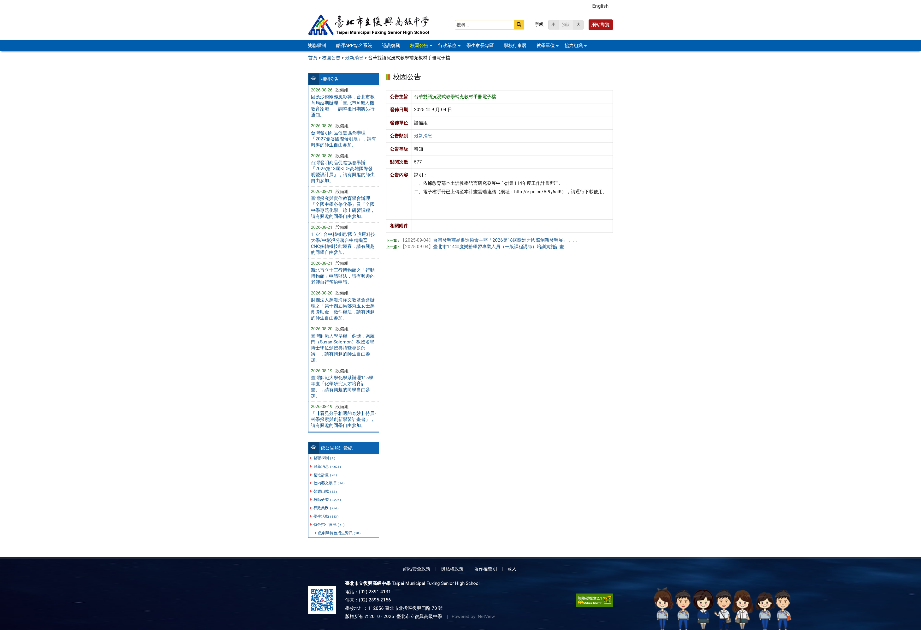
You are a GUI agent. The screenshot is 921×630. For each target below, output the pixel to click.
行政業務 (326, 508)
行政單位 (447, 45)
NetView (486, 616)
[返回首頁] (369, 25)
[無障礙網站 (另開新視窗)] (594, 600)
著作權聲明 (485, 569)
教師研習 (327, 499)
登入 (511, 569)
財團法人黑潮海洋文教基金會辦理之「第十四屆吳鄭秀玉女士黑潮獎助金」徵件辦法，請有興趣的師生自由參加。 (343, 309)
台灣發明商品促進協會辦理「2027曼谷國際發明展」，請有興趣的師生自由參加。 (343, 139)
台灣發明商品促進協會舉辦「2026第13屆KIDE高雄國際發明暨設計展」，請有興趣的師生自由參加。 (343, 171)
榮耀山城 (325, 491)
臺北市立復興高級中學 (418, 616)
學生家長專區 (480, 45)
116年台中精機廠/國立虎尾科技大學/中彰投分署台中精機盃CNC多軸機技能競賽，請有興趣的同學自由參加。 (343, 243)
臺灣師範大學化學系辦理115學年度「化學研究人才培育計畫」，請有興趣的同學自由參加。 (342, 386)
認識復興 (391, 45)
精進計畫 (325, 475)
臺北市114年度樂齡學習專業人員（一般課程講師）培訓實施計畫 (482, 246)
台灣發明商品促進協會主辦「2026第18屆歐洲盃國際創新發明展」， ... (489, 240)
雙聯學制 (317, 45)
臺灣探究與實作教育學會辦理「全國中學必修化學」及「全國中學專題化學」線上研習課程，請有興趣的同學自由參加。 (343, 207)
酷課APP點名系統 (354, 45)
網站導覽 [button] (600, 24)
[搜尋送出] (519, 25)
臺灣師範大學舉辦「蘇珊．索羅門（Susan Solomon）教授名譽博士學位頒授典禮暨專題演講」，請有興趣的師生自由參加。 (343, 348)
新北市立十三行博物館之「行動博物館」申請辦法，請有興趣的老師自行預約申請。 (343, 276)
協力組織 (574, 45)
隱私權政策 (452, 569)
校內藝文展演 (329, 483)
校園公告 (419, 45)
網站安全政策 (417, 569)
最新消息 (327, 466)
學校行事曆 (515, 45)
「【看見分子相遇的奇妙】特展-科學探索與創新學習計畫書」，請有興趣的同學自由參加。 (343, 419)
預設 (566, 24)
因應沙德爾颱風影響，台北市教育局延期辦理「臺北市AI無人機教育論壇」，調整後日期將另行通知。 (343, 106)
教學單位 (546, 45)
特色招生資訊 (329, 524)
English (600, 6)
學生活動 (326, 516)
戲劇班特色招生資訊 (339, 533)
